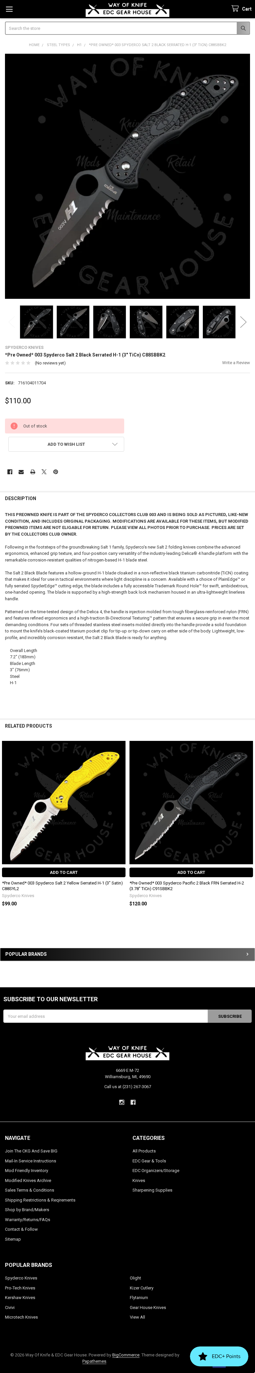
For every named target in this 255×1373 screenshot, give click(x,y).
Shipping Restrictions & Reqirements (40, 1200)
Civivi (10, 1307)
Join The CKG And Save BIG (31, 1150)
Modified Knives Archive (28, 1180)
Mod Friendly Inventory (26, 1170)
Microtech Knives (21, 1317)
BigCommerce (125, 1354)
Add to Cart (64, 872)
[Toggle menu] (9, 9)
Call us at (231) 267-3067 (127, 1086)
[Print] (33, 472)
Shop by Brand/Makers (27, 1209)
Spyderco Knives (21, 1277)
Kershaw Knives (20, 1297)
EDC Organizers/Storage (155, 1170)
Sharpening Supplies (152, 1190)
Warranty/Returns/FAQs (27, 1219)
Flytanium (139, 1297)
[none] (127, 176)
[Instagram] (122, 1102)
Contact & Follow (21, 1229)
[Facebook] (10, 472)
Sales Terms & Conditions (29, 1190)
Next (243, 322)
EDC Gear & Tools (149, 1160)
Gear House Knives (148, 1307)
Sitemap (13, 1239)
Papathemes (94, 1361)
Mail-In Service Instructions (30, 1160)
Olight (135, 1277)
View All (137, 1317)
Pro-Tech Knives (20, 1287)
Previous (11, 322)
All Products (144, 1150)
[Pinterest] (55, 472)
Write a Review (236, 362)
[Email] (21, 472)
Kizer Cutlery (141, 1287)
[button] (66, 444)
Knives (138, 1180)
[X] (44, 472)
